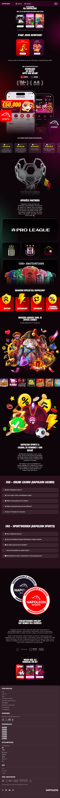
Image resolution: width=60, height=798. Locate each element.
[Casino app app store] (30, 736)
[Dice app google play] (30, 732)
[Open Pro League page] (9, 720)
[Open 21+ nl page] (3, 781)
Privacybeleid (5, 707)
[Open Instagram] (13, 790)
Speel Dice (39, 26)
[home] (6, 3)
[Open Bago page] (9, 781)
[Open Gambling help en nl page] (23, 781)
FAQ (3, 768)
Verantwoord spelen (7, 698)
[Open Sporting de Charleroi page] (12, 720)
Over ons (4, 694)
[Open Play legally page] (30, 781)
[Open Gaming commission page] (15, 781)
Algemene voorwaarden (8, 705)
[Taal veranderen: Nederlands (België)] (56, 4)
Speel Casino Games (30, 26)
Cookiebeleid (5, 709)
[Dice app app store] (30, 738)
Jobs (3, 696)
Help (3, 692)
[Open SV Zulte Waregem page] (6, 720)
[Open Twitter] (2, 790)
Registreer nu (23, 53)
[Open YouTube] (9, 790)
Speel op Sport (20, 26)
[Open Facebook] (6, 790)
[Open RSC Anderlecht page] (3, 720)
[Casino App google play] (30, 730)
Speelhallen (5, 702)
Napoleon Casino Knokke (8, 700)
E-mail (3, 773)
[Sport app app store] (30, 734)
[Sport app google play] (30, 727)
